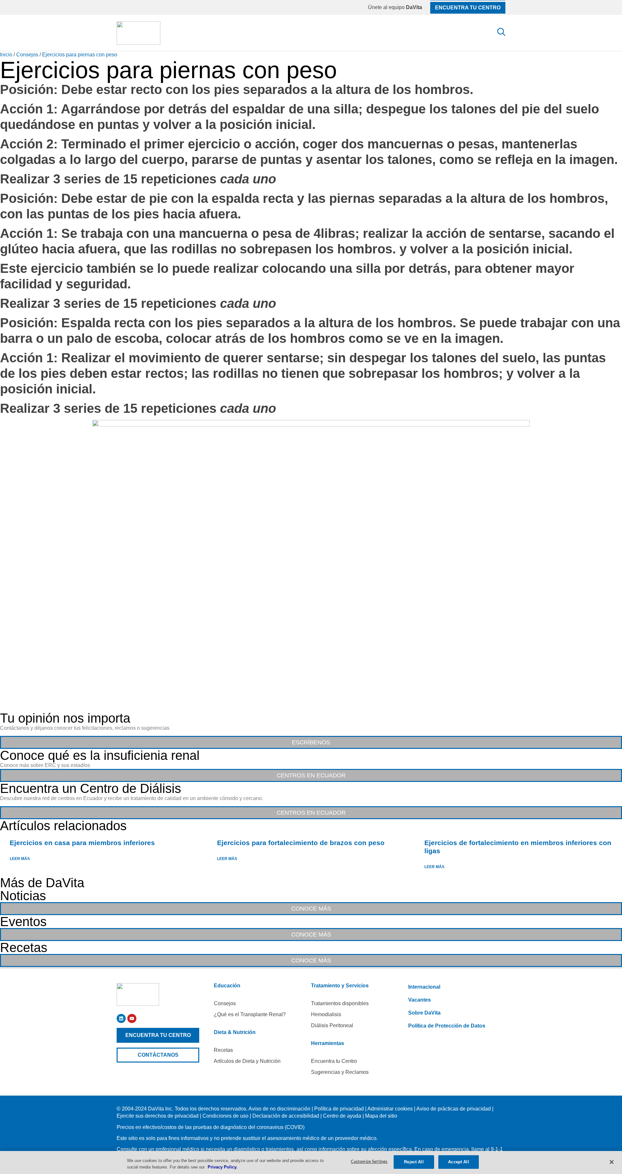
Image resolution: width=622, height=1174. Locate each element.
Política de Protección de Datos (446, 1026)
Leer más (20, 858)
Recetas (223, 1050)
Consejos (27, 54)
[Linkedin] (121, 1018)
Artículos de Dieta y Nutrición (247, 1061)
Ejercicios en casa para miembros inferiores (82, 842)
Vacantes (419, 1000)
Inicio (6, 54)
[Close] (612, 1162)
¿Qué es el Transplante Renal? (250, 1014)
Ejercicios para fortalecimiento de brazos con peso (301, 842)
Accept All (458, 1161)
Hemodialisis (326, 1014)
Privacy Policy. (222, 1167)
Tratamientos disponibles (340, 1003)
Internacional (424, 987)
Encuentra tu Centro (334, 1061)
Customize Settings (369, 1162)
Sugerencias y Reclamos (340, 1072)
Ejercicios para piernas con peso (79, 54)
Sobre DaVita (424, 1013)
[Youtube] (131, 1018)
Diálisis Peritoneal (332, 1025)
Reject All (413, 1161)
